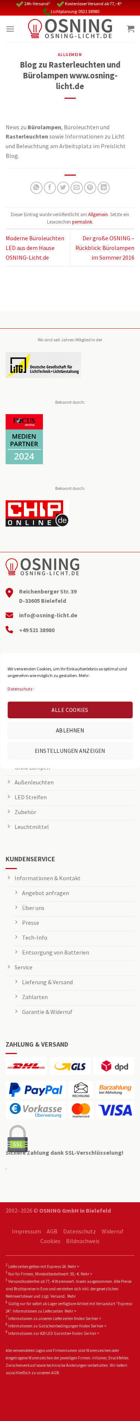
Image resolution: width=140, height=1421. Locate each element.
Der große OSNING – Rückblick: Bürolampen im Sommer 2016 (104, 247)
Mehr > (73, 1266)
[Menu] (10, 29)
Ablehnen (70, 730)
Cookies (50, 1241)
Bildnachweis (83, 1241)
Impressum (26, 1231)
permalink (82, 222)
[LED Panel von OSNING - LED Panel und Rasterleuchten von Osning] (70, 28)
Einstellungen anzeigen (70, 750)
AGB (52, 1231)
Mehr (71, 1296)
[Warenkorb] (130, 28)
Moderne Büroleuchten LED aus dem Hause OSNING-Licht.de (35, 247)
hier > (96, 1318)
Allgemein (70, 54)
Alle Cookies (70, 709)
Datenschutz (19, 689)
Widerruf (113, 1231)
